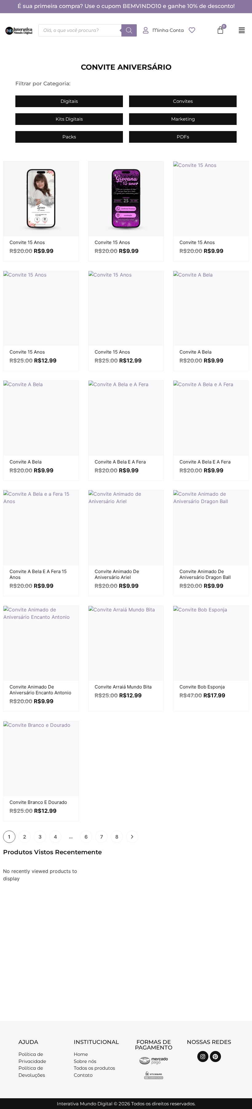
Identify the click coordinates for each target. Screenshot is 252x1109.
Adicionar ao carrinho (47, 235)
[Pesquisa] (129, 30)
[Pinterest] (215, 1056)
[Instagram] (202, 1056)
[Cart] (220, 30)
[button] (241, 30)
